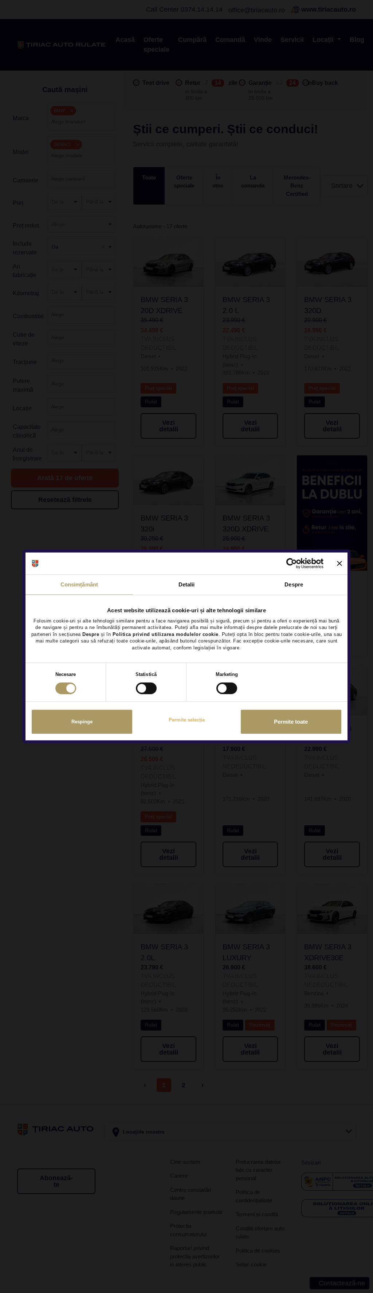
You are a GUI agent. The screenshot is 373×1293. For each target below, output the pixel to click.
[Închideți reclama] (339, 563)
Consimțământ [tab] (79, 584)
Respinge (82, 721)
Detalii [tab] (186, 584)
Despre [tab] (293, 584)
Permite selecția (187, 720)
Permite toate (291, 722)
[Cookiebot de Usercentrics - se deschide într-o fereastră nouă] (291, 563)
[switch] (146, 688)
